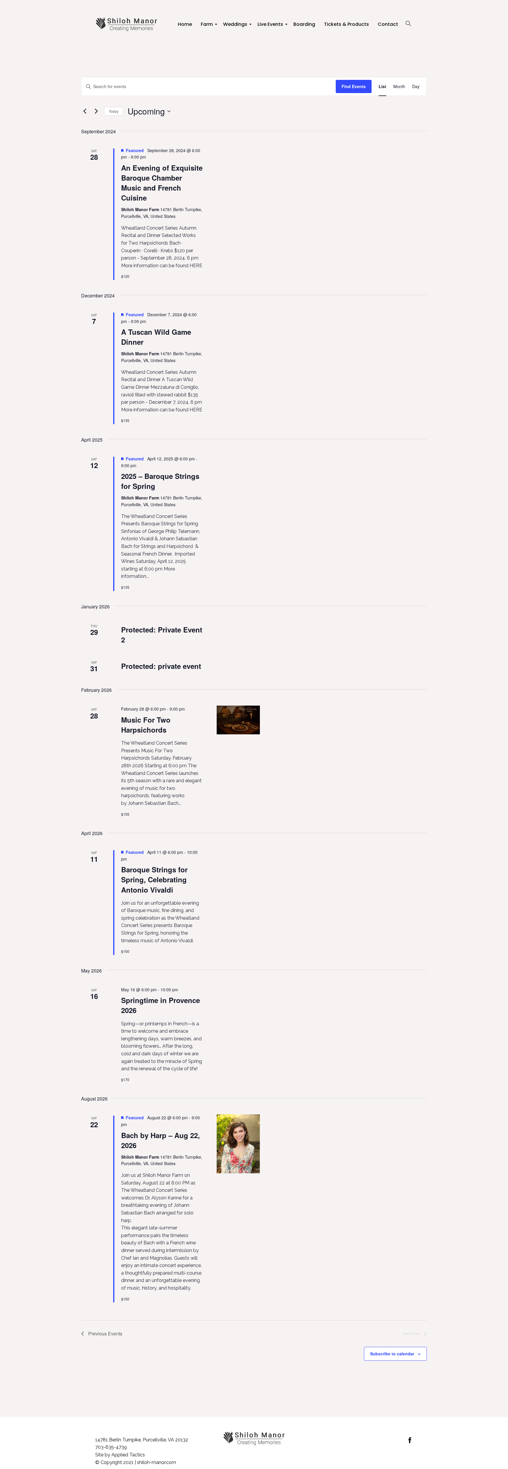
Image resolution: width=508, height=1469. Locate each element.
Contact (388, 24)
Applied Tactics (128, 1455)
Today (113, 111)
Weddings (236, 26)
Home (185, 24)
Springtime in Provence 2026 (160, 1005)
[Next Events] (96, 111)
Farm (207, 26)
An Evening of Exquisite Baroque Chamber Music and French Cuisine (162, 183)
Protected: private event (161, 666)
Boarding (304, 24)
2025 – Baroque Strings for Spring (160, 481)
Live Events (271, 26)
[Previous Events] (84, 111)
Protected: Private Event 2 (161, 635)
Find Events (354, 86)
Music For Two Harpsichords (146, 725)
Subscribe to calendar (392, 1354)
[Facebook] (410, 1440)
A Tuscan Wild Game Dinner (156, 337)
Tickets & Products (346, 24)
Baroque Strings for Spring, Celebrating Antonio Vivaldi (154, 879)
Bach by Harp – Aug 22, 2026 (160, 1140)
